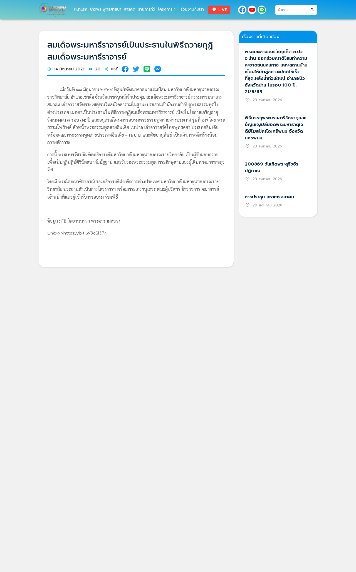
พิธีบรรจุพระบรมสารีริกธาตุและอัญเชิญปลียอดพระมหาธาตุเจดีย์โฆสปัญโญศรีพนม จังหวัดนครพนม (275, 128)
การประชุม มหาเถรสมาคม (269, 197)
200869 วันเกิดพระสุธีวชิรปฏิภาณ (271, 167)
